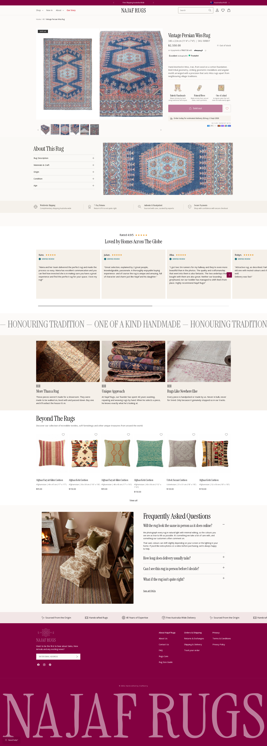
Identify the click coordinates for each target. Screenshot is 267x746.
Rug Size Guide (166, 662)
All (43, 19)
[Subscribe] (77, 657)
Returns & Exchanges (194, 638)
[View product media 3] (45, 129)
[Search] (210, 10)
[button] (39, 10)
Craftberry (143, 686)
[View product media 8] (94, 129)
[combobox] (194, 10)
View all (133, 500)
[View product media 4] (55, 129)
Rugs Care (163, 656)
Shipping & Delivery (193, 644)
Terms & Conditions (221, 638)
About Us (163, 638)
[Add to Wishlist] (227, 108)
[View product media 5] (64, 129)
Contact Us (164, 644)
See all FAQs (149, 590)
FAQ (161, 650)
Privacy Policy (218, 644)
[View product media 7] (84, 129)
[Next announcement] (153, 2)
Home (38, 19)
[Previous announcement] (114, 2)
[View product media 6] (74, 129)
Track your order (192, 650)
